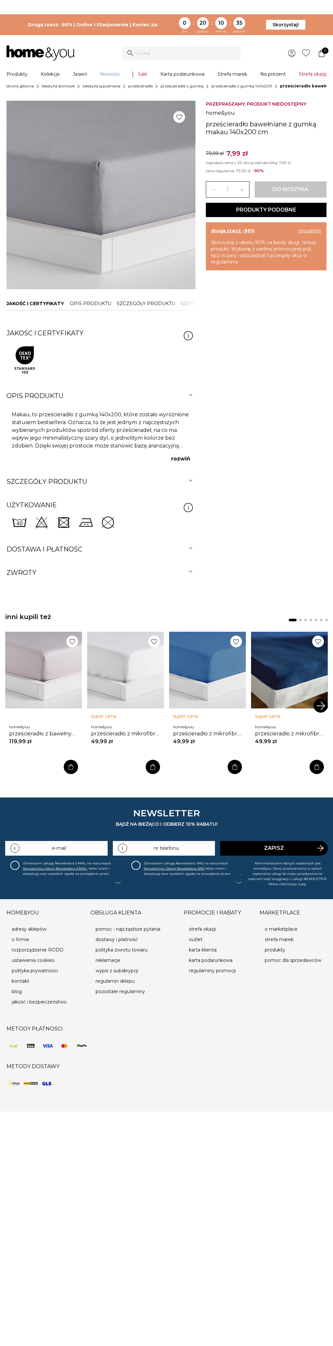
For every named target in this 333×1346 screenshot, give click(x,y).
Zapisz (274, 848)
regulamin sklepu (115, 981)
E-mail (59, 848)
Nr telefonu (166, 848)
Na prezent (273, 74)
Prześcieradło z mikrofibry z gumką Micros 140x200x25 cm (124, 734)
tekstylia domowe (58, 86)
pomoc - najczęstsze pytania (128, 929)
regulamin (309, 231)
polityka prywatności (35, 971)
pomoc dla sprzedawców (293, 960)
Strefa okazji (312, 74)
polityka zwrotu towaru (122, 950)
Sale (142, 74)
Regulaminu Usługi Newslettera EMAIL (55, 868)
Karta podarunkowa (182, 74)
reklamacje (108, 960)
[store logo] (40, 53)
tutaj (302, 884)
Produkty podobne (266, 210)
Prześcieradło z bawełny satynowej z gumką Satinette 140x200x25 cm (41, 734)
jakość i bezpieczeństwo (39, 1002)
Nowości (110, 74)
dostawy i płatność (117, 939)
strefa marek (279, 939)
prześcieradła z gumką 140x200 (241, 86)
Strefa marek (232, 74)
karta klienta (203, 950)
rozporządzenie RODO (37, 950)
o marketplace (281, 929)
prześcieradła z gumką (182, 86)
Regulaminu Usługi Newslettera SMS (174, 868)
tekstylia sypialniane (101, 86)
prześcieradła (140, 86)
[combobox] (181, 53)
